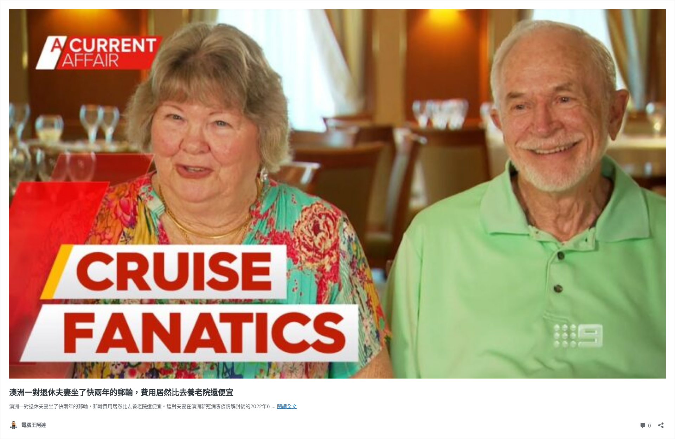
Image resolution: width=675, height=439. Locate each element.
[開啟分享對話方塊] (661, 423)
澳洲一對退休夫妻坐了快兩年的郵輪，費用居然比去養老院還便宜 (121, 392)
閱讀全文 (287, 406)
